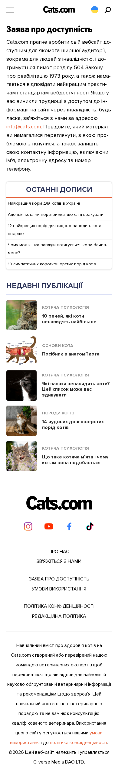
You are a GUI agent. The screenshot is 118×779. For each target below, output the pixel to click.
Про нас (59, 552)
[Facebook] (69, 526)
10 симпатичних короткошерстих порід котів (52, 264)
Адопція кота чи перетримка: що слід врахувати (55, 214)
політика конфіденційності (78, 743)
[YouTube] (48, 526)
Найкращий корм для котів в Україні (44, 203)
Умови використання (59, 589)
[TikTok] (89, 526)
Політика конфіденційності (59, 606)
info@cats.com (23, 126)
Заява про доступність (59, 579)
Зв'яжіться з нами (59, 561)
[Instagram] (28, 526)
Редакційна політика (59, 616)
